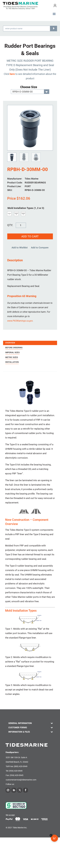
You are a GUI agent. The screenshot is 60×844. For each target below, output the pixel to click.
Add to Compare (39, 247)
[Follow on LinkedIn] (13, 790)
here (12, 73)
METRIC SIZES (11, 357)
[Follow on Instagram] (8, 790)
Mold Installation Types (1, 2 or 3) (26, 208)
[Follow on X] (19, 790)
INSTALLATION (12, 362)
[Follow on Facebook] (25, 790)
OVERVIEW (10, 343)
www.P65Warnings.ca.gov (20, 320)
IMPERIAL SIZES (12, 352)
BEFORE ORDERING (14, 347)
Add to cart (30, 236)
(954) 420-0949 (15, 771)
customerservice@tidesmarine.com (21, 780)
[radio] (9, 214)
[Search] (53, 28)
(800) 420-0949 (20, 766)
